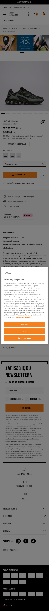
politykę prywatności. (23, 317)
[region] (24, 305)
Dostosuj (24, 324)
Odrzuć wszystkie (24, 338)
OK (24, 331)
